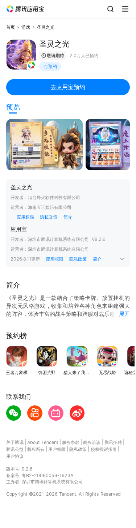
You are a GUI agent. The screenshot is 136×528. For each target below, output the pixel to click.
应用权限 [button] (25, 217)
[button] (25, 9)
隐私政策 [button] (48, 217)
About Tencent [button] (42, 442)
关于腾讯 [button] (15, 442)
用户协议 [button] (15, 456)
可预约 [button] (50, 66)
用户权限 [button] (57, 449)
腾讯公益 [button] (15, 449)
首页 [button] (10, 27)
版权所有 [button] (36, 449)
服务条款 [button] (70, 442)
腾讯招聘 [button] (113, 442)
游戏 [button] (25, 27)
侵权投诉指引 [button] (104, 449)
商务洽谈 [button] (91, 442)
